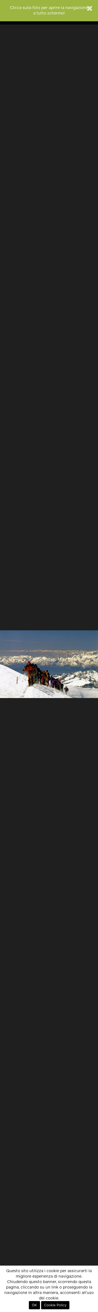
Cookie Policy (55, 1305)
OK (34, 1305)
